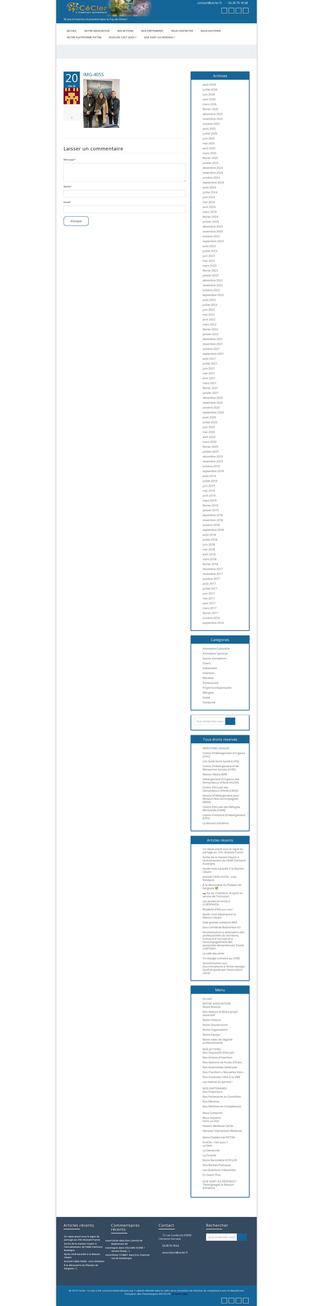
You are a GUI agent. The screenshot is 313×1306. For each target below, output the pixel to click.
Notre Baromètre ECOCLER (220, 1160)
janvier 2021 (211, 393)
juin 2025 (209, 138)
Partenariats (211, 682)
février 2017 (210, 613)
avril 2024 (209, 207)
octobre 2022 (211, 290)
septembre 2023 (213, 241)
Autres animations (214, 658)
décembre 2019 (213, 456)
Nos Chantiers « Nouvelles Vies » (223, 1072)
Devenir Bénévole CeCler (218, 1126)
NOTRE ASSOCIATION (96, 30)
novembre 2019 (213, 461)
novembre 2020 (213, 402)
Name (68, 186)
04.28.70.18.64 (170, 1245)
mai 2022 (209, 314)
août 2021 (209, 358)
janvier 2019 (211, 510)
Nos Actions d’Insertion (217, 1057)
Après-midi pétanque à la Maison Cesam (219, 916)
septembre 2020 (213, 412)
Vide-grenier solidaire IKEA (220, 922)
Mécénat (208, 678)
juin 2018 (209, 544)
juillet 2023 (210, 251)
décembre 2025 (213, 114)
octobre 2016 (211, 618)
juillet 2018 (210, 539)
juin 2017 (209, 593)
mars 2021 (209, 383)
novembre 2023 (213, 231)
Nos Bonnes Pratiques (217, 1165)
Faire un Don (211, 1121)
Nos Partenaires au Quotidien (222, 1096)
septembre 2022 (213, 295)
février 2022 (210, 329)
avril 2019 (209, 495)
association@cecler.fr (175, 1252)
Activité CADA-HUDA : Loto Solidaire (220, 878)
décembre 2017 (213, 569)
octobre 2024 (211, 177)
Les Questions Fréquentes (219, 1170)
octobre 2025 (211, 123)
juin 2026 (209, 94)
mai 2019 (209, 490)
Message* (70, 159)
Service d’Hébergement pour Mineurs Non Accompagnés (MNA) (221, 799)
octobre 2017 (211, 578)
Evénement (210, 668)
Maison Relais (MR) (215, 774)
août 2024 (209, 187)
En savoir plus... (180, 1293)
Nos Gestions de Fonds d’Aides (222, 1062)
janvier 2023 (211, 275)
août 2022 (209, 300)
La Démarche (211, 1150)
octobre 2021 (211, 348)
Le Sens (207, 1145)
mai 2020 (209, 432)
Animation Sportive (215, 653)
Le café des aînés (213, 953)
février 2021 (210, 388)
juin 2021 (209, 368)
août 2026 (209, 84)
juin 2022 (209, 309)
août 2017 (209, 583)
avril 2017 (209, 603)
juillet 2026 (210, 89)
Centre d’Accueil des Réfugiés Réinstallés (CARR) (221, 808)
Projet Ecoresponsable (217, 687)
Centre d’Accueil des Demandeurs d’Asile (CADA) (220, 789)
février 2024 (210, 216)
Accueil (72, 30)
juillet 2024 (210, 192)
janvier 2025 (211, 163)
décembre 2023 (213, 226)
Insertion (208, 673)
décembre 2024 (213, 167)
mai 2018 (209, 549)
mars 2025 (209, 153)
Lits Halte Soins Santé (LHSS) (221, 761)
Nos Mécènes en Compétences (222, 1106)
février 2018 (210, 564)
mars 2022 (209, 324)
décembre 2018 (213, 515)
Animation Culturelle (216, 648)
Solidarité (209, 702)
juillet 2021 (210, 363)
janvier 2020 (211, 451)
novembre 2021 (213, 344)
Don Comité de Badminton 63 (222, 927)
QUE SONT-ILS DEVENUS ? (159, 37)
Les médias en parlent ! (217, 1082)
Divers (207, 663)
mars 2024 (209, 211)
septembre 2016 (213, 622)
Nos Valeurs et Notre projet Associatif (220, 1013)
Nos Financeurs (213, 1091)
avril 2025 (209, 148)
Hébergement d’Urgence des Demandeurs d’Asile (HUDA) (221, 781)
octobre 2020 (211, 407)
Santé (206, 697)
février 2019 (210, 505)
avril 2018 (209, 554)
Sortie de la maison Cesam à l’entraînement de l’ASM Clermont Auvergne (224, 860)
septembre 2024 (213, 182)
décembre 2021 (213, 339)
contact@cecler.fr (209, 3)
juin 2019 (209, 485)
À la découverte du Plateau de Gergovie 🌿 (222, 886)
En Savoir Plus (212, 1175)
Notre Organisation (215, 1029)
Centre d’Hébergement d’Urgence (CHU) (224, 755)
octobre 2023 (211, 236)
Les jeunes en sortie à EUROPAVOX (216, 903)
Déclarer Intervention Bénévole (222, 1130)
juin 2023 (209, 256)
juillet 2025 (210, 133)
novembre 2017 (213, 574)
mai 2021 (209, 373)
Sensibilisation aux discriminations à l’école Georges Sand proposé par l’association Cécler (224, 968)
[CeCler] (109, 8)
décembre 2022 (213, 280)
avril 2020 (209, 437)
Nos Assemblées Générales (220, 1067)
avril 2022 (209, 319)
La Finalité (209, 1155)
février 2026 (210, 109)
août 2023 (209, 246)
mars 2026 (209, 104)
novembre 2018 (213, 520)
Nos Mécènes (211, 1101)
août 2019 (209, 476)
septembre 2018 (213, 530)
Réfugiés (208, 692)
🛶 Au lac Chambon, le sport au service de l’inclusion (223, 894)
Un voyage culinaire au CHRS (221, 958)
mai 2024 (209, 202)
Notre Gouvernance (215, 1024)
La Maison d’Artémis (216, 823)
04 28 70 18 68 (238, 3)
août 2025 (209, 128)
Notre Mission (212, 1007)
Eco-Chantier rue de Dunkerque (130, 1256)
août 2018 (209, 534)
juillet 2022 (210, 304)
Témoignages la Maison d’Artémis (218, 1186)
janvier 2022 (211, 334)
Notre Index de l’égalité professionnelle (217, 1041)
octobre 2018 (211, 525)
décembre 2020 (213, 397)
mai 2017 (209, 598)
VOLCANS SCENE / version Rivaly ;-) (128, 1249)
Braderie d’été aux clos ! (218, 909)
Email (67, 202)
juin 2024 (209, 197)
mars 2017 (209, 608)
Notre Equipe (211, 1034)
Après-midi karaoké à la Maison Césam (223, 870)
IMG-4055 (93, 74)
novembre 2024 (213, 172)
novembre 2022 (213, 285)
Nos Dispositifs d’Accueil (218, 1052)
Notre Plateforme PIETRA (84, 37)
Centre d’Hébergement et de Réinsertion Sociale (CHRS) (221, 768)
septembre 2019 (213, 471)
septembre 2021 (213, 353)
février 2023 (210, 270)
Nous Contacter (182, 30)
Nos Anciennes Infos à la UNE (221, 1077)
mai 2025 (209, 143)
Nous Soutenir (211, 30)
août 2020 (209, 417)
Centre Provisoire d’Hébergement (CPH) (224, 816)
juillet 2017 (210, 588)
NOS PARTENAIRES (152, 30)
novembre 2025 (213, 119)
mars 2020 (209, 441)
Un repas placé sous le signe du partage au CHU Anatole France (223, 850)
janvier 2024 (211, 221)
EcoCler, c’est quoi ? (122, 37)
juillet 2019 (210, 481)
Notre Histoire (212, 1020)
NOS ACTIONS (125, 30)
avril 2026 (209, 99)
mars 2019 (209, 500)
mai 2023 (209, 260)
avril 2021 (209, 378)
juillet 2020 (210, 422)
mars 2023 (209, 265)
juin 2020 (209, 427)
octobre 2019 (211, 466)
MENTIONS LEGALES (216, 748)
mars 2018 (209, 559)
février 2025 (210, 158)
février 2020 (210, 446)
